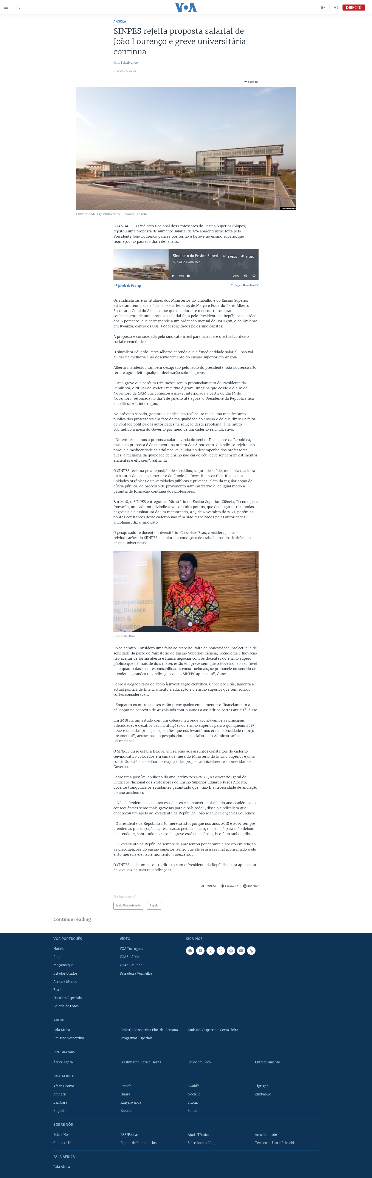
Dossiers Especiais (67, 998)
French (126, 1086)
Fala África (61, 1030)
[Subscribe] (241, 950)
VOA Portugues (131, 949)
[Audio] (336, 7)
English (59, 1111)
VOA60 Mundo (131, 965)
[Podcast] (231, 950)
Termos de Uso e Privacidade (277, 1143)
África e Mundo (65, 981)
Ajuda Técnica (198, 1135)
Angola (119, 21)
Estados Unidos (65, 973)
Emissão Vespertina (68, 1038)
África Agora (63, 1062)
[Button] (251, 81)
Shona (193, 1102)
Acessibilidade (266, 1135)
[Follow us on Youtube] (200, 950)
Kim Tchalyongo (125, 63)
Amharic (60, 1094)
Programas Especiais (136, 1038)
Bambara (60, 1102)
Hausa (125, 1094)
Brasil (57, 990)
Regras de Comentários (139, 1143)
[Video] (323, 7)
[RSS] (251, 950)
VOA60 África (130, 957)
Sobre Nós (61, 1135)
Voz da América (188, 262)
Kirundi (126, 1111)
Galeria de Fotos (66, 1006)
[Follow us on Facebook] (190, 950)
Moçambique (63, 965)
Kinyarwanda (131, 1102)
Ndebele (194, 1094)
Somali (193, 1111)
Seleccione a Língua (203, 1143)
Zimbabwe (263, 1094)
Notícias (59, 949)
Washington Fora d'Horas (141, 1062)
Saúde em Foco (199, 1062)
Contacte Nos (63, 1143)
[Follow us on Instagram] (210, 950)
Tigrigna (261, 1086)
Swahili (193, 1086)
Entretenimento (267, 1062)
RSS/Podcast (130, 1135)
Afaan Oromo (63, 1086)
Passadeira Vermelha (136, 973)
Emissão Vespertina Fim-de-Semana (149, 1030)
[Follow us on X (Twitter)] (221, 950)
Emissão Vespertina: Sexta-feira (213, 1030)
